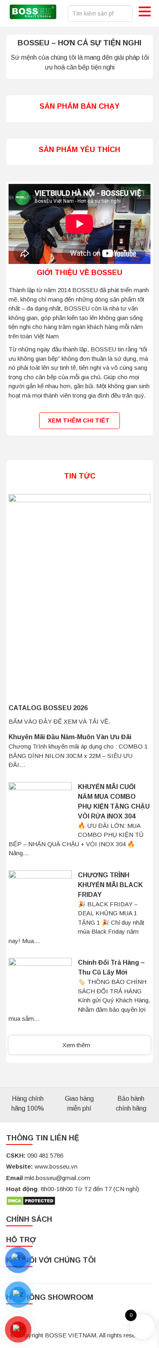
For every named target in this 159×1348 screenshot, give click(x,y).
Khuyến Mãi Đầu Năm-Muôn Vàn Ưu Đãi (70, 736)
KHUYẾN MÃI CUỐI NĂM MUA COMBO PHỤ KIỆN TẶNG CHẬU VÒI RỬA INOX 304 (114, 801)
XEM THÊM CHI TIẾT (79, 420)
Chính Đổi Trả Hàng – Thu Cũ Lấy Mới (111, 967)
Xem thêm (77, 1045)
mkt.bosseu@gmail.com (57, 1177)
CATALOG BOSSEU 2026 (48, 707)
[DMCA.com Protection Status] (30, 1200)
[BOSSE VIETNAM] (33, 12)
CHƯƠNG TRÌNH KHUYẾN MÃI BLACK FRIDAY (110, 885)
